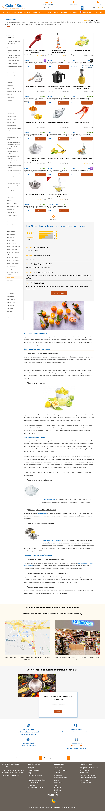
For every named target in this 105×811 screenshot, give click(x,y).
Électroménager (63, 12)
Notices (56, 780)
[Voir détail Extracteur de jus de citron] (81, 77)
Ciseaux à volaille (11, 76)
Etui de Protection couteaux (13, 206)
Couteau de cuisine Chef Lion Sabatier (14, 138)
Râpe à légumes (10, 296)
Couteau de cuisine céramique (14, 170)
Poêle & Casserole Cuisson (10, 12)
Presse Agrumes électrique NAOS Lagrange (59, 87)
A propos (31, 768)
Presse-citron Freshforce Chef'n (58, 158)
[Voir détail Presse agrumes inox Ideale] (35, 184)
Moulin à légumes (11, 234)
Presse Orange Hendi (82, 122)
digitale (37, 807)
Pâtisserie (34, 12)
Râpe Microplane (11, 299)
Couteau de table (11, 191)
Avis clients (31, 785)
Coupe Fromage (10, 88)
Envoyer (58, 711)
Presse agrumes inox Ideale (35, 194)
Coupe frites (10, 194)
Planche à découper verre (13, 260)
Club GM (57, 773)
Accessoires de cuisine (24, 12)
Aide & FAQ (58, 768)
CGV (29, 778)
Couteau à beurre (11, 110)
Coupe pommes (10, 103)
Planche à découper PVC (13, 257)
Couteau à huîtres (11, 122)
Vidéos (56, 785)
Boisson (55, 12)
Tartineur (9, 314)
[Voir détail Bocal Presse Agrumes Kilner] (35, 77)
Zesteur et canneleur (11, 318)
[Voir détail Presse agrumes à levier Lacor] (81, 149)
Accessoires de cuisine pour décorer (13, 47)
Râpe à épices (10, 290)
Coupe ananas (10, 82)
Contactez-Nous (33, 770)
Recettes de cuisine (60, 778)
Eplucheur (9, 200)
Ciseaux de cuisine (11, 72)
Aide (55, 792)
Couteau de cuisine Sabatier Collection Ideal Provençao (13, 143)
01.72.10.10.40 (85, 780)
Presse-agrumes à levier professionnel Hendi (58, 51)
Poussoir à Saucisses (12, 266)
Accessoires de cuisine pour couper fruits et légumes (13, 42)
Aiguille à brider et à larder (13, 60)
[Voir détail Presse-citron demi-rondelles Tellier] (58, 184)
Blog (29, 773)
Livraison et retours (60, 770)
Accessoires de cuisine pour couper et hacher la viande (13, 56)
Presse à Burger (10, 269)
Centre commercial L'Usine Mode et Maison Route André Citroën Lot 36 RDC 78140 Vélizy (13, 772)
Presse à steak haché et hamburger (12, 273)
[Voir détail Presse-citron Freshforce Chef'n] (58, 149)
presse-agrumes (42, 513)
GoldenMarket (56, 807)
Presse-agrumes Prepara (82, 50)
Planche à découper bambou (13, 246)
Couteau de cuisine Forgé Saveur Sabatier (13, 162)
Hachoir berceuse (11, 218)
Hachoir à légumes (11, 221)
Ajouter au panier (40, 66)
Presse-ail (9, 283)
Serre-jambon (10, 311)
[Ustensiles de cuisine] (13, 8)
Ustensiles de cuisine (35, 775)
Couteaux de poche (11, 180)
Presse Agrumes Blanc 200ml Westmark (35, 159)
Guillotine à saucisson (12, 215)
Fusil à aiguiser (10, 209)
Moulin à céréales (11, 231)
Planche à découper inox (13, 263)
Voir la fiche (28, 66)
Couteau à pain (10, 113)
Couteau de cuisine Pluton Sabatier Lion (13, 157)
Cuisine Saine (98, 12)
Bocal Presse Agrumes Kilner (35, 86)
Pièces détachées (73, 12)
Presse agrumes (10, 277)
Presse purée (10, 287)
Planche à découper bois (12, 249)
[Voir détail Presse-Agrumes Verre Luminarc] (58, 113)
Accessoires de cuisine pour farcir (13, 51)
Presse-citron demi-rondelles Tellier (58, 195)
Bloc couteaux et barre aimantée (14, 66)
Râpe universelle (11, 302)
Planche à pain (10, 240)
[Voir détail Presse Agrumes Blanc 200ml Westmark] (35, 149)
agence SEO (46, 807)
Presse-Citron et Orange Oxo (35, 122)
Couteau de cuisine (11, 125)
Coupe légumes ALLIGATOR (14, 91)
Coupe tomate (10, 107)
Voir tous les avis (59, 293)
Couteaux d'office (11, 177)
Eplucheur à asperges (12, 203)
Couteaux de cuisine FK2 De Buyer (14, 129)
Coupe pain (9, 100)
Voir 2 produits (64, 210)
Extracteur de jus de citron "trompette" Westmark (82, 87)
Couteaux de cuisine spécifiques (14, 173)
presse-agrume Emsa (50, 499)
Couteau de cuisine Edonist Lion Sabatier (13, 148)
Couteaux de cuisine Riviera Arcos (13, 133)
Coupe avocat (10, 85)
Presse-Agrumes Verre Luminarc (58, 122)
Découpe (41, 12)
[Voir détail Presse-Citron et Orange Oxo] (35, 113)
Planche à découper (11, 243)
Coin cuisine (48, 12)
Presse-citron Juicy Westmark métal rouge (35, 51)
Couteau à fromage (11, 119)
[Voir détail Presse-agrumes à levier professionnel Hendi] (58, 41)
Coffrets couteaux (11, 79)
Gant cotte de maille (11, 212)
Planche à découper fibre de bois (13, 253)
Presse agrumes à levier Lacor (82, 158)
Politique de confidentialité (37, 780)
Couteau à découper (11, 116)
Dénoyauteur (10, 197)
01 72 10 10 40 (48, 3)
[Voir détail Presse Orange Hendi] (81, 113)
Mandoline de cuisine (12, 228)
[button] (82, 8)
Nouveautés (58, 782)
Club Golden (58, 775)
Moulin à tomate (11, 237)
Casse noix (9, 69)
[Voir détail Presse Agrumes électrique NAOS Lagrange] (58, 77)
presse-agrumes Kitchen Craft (52, 540)
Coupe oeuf (9, 94)
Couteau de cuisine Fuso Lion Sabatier (14, 152)
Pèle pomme (10, 280)
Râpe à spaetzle (10, 305)
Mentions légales (33, 782)
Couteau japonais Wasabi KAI (14, 183)
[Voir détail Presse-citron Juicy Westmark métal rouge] (35, 41)
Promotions (57, 787)
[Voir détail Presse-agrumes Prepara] (81, 41)
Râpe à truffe (10, 308)
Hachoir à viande (11, 225)
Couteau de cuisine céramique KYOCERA (14, 166)
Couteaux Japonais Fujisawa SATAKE (13, 186)
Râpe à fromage (10, 293)
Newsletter (57, 790)
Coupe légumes (10, 97)
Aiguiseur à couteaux (12, 63)
